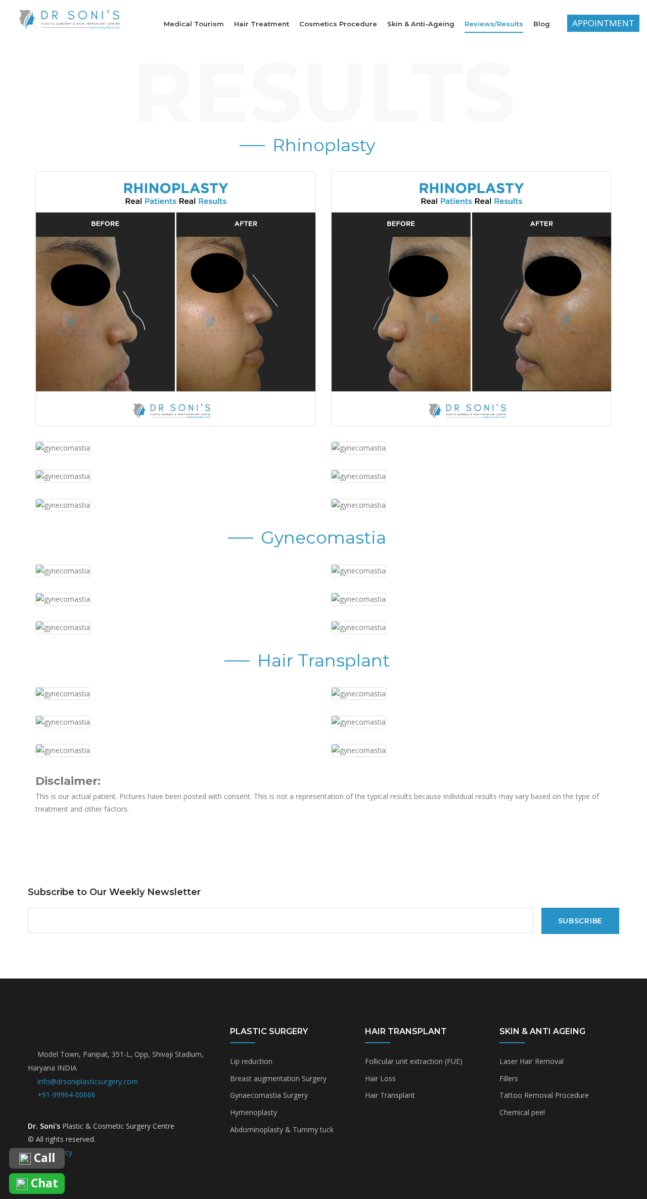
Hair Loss (380, 1078)
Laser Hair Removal (531, 1061)
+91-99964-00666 (66, 1094)
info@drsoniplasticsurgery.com (87, 1081)
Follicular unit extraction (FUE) (414, 1061)
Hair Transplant (390, 1095)
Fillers (508, 1078)
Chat (43, 1183)
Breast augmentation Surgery (278, 1078)
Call (43, 1158)
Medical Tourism (194, 24)
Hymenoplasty (253, 1112)
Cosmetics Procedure (338, 24)
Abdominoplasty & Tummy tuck (282, 1129)
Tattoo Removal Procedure (544, 1095)
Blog (541, 24)
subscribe (580, 920)
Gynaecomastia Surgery (269, 1095)
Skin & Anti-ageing (420, 24)
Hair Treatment (261, 24)
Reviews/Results (494, 24)
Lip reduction (251, 1061)
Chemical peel (522, 1112)
